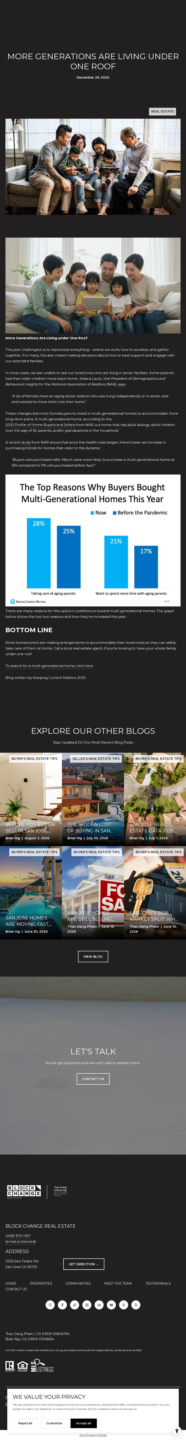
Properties (41, 1283)
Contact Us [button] (93, 1079)
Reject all (25, 1423)
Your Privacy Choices (93, 1435)
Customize (54, 1423)
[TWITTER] (123, 1304)
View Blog (93, 957)
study (26, 442)
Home (10, 1283)
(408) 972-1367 (18, 1236)
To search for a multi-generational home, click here (49, 666)
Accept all (83, 1423)
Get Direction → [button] (84, 1264)
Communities (78, 1283)
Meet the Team (118, 1283)
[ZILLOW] (86, 1304)
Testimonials (158, 1283)
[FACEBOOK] (62, 1304)
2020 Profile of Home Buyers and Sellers (40, 425)
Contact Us (16, 1289)
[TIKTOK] (74, 1304)
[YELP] (135, 1304)
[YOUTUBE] (111, 1304)
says (121, 384)
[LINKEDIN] (99, 1304)
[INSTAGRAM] (50, 1304)
